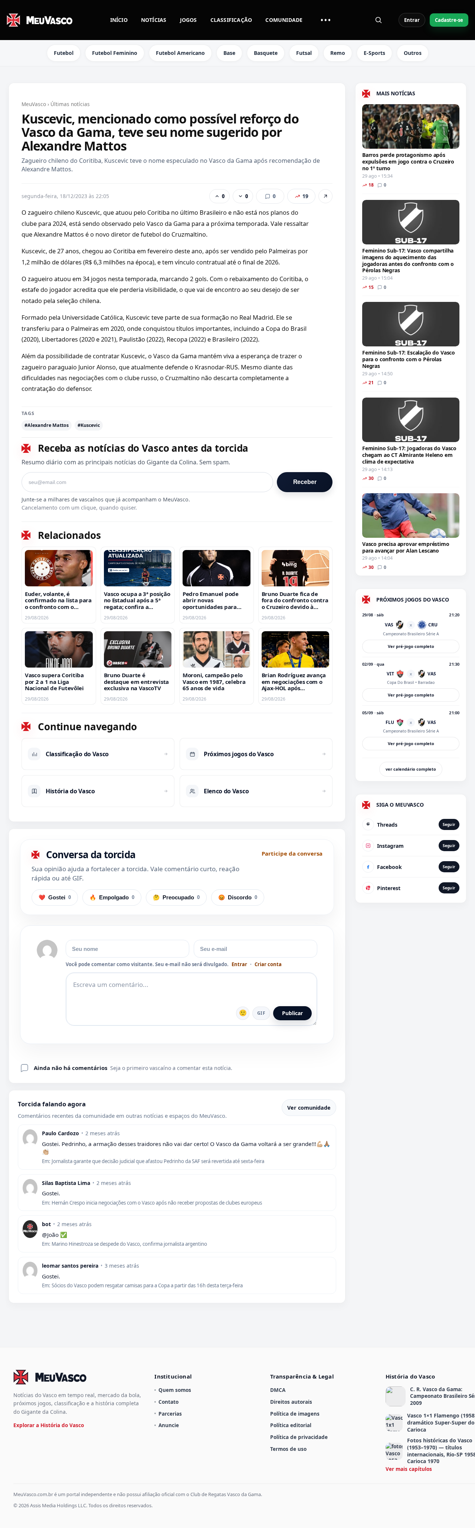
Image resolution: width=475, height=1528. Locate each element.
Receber (305, 482)
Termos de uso (288, 1448)
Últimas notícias (70, 104)
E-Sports (374, 52)
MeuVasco (34, 104)
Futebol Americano (180, 52)
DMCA (277, 1389)
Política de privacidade (299, 1436)
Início (119, 19)
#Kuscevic (89, 425)
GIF (261, 1013)
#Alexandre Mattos (46, 425)
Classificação (231, 19)
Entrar (412, 20)
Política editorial (290, 1425)
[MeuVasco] (40, 20)
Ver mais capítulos (409, 1468)
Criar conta (268, 964)
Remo (337, 52)
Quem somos (174, 1389)
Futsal (304, 52)
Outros (413, 52)
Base (229, 52)
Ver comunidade (309, 1107)
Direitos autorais (291, 1401)
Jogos (188, 19)
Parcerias (170, 1413)
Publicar (292, 1013)
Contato (168, 1401)
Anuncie (168, 1425)
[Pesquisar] (378, 20)
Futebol (63, 52)
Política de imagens (295, 1413)
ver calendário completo (411, 769)
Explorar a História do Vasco (48, 1425)
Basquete (266, 52)
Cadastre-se (449, 20)
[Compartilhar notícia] (325, 196)
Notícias (154, 19)
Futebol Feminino (114, 52)
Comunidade (283, 19)
